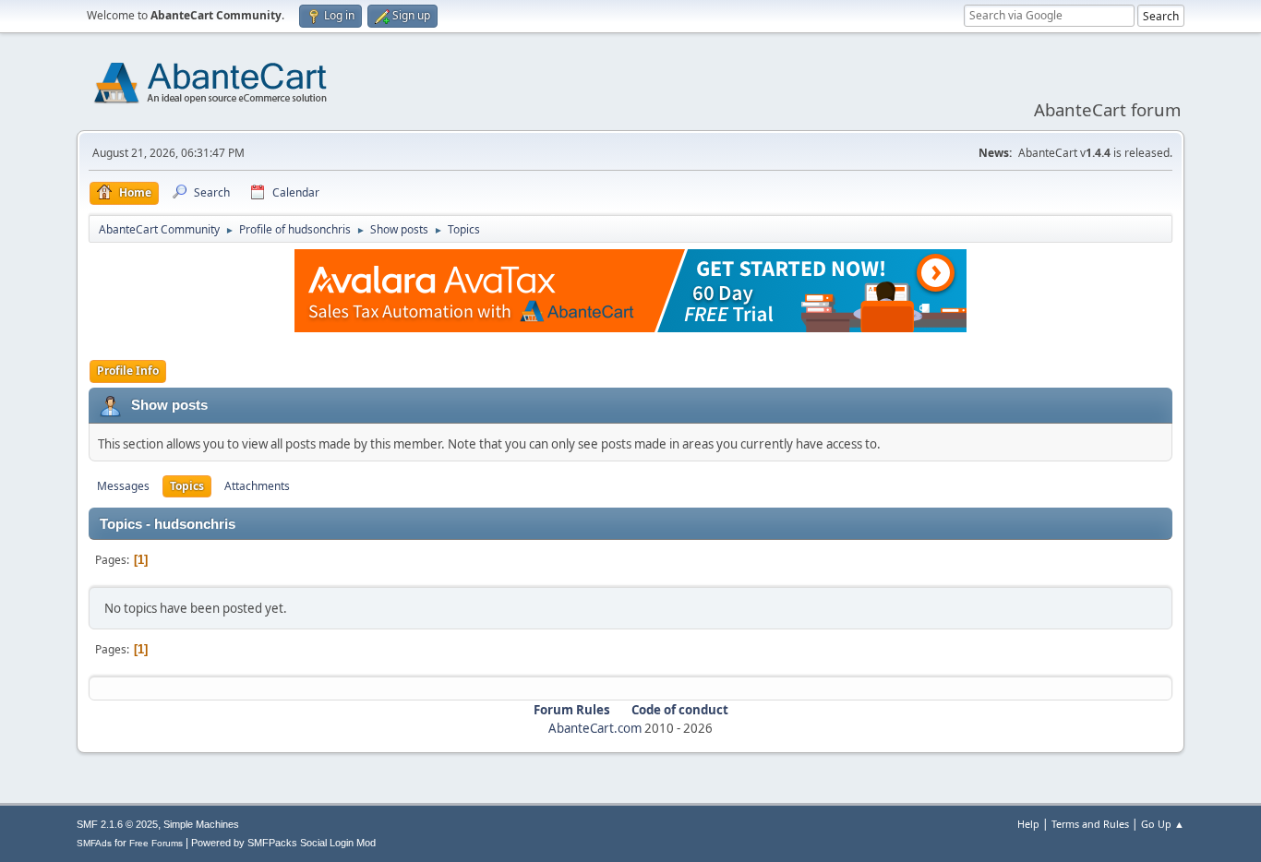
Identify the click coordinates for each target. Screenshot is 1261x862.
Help (1028, 824)
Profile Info (128, 370)
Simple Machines (201, 824)
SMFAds (94, 843)
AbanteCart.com (595, 728)
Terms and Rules (1090, 824)
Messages (123, 486)
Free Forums (156, 843)
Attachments (257, 486)
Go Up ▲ (1162, 824)
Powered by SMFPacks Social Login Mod (283, 842)
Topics (187, 486)
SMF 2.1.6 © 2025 (117, 824)
